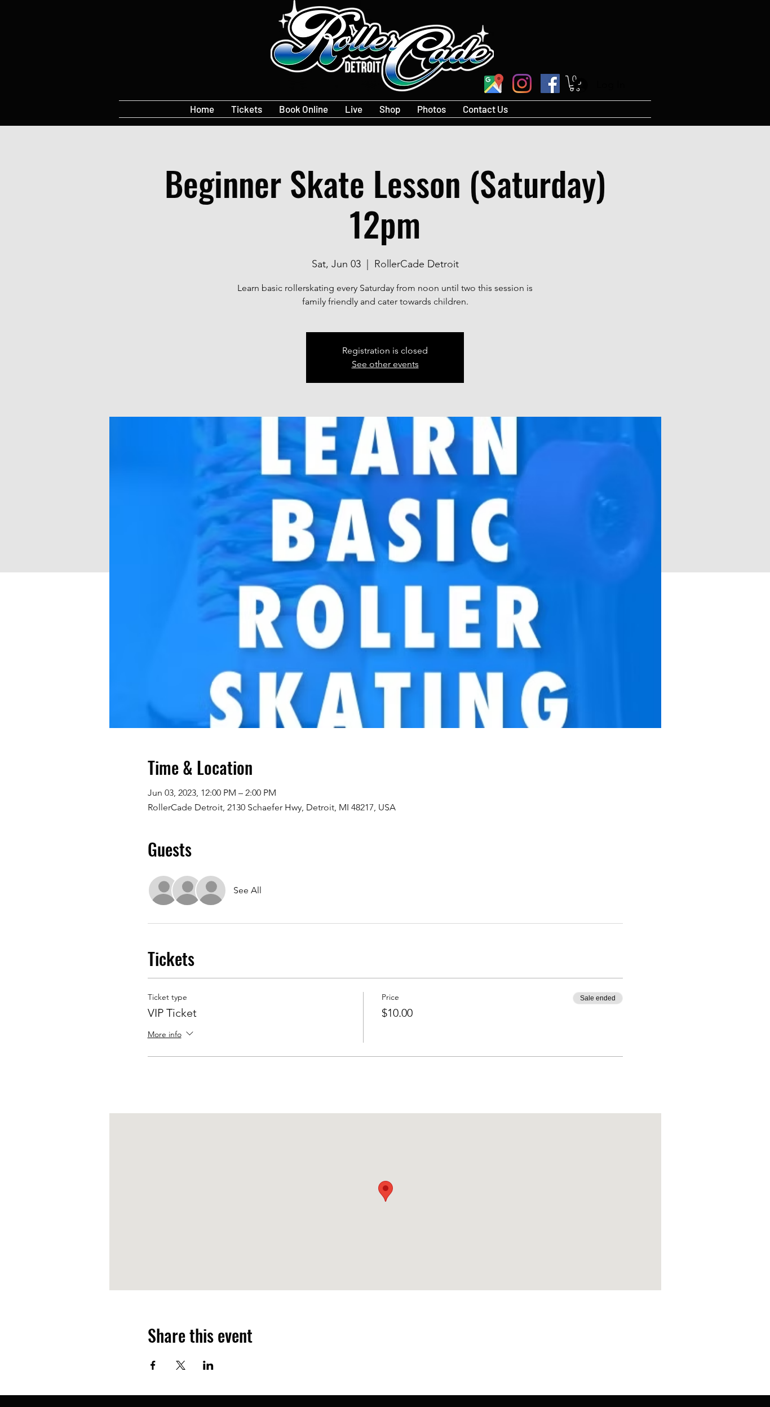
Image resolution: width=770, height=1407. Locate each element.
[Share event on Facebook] (153, 1365)
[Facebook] (550, 83)
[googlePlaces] (493, 83)
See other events (385, 364)
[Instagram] (522, 83)
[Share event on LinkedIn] (208, 1365)
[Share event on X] (180, 1365)
